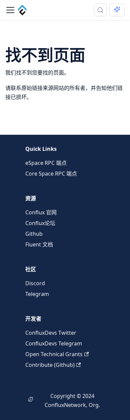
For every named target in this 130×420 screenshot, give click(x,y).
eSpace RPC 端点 (46, 163)
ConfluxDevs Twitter (50, 332)
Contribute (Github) (50, 365)
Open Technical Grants (54, 354)
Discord (35, 283)
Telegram (37, 294)
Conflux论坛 (40, 223)
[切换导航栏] (10, 10)
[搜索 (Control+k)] (100, 10)
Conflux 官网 (41, 212)
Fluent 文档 (39, 244)
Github (34, 233)
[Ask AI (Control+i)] (117, 10)
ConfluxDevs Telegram (53, 343)
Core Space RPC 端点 (51, 173)
